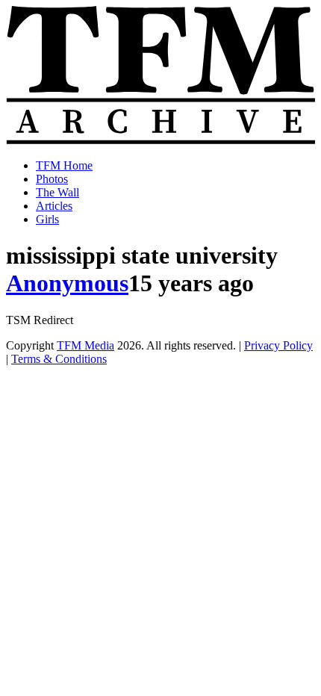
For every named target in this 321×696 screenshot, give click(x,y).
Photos (52, 179)
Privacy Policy (278, 345)
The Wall (57, 192)
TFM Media (85, 345)
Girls (47, 219)
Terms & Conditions (59, 358)
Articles (54, 205)
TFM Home (64, 165)
